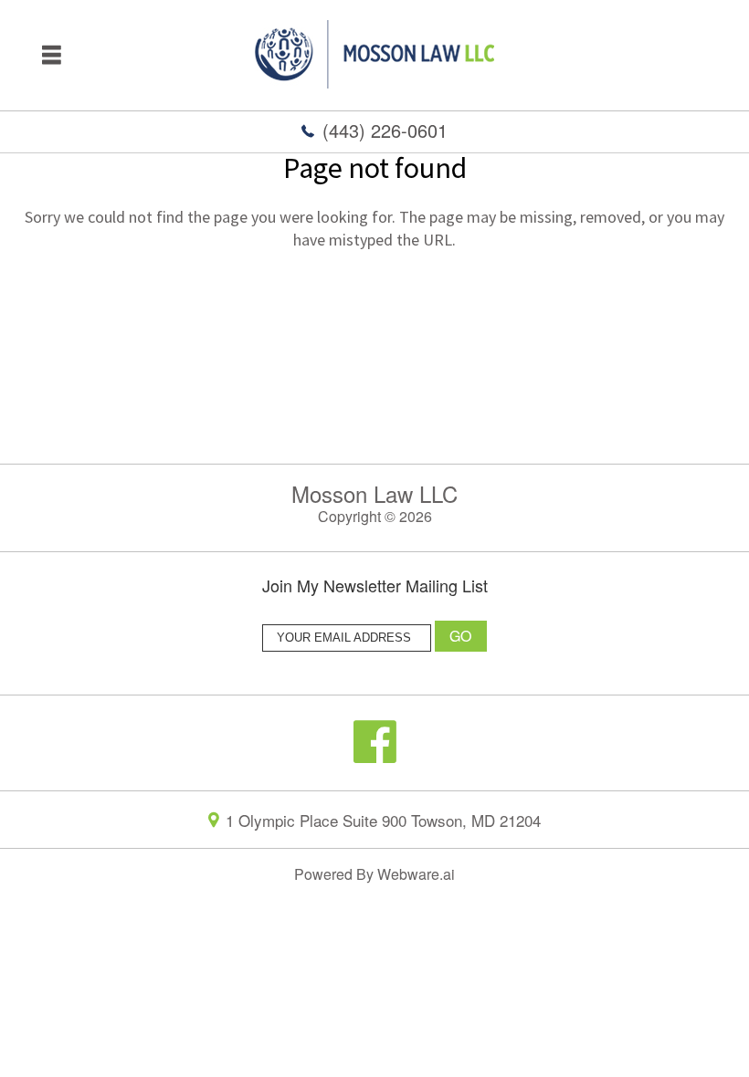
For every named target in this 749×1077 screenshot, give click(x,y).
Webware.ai (416, 873)
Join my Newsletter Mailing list (375, 587)
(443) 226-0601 (385, 130)
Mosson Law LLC (374, 493)
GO (461, 635)
